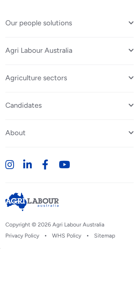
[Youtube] (63, 164)
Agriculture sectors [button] (36, 77)
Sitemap (104, 235)
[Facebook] (45, 164)
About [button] (15, 132)
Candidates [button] (23, 105)
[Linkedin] (27, 164)
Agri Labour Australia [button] (38, 50)
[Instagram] (9, 164)
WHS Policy (66, 235)
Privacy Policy (22, 235)
